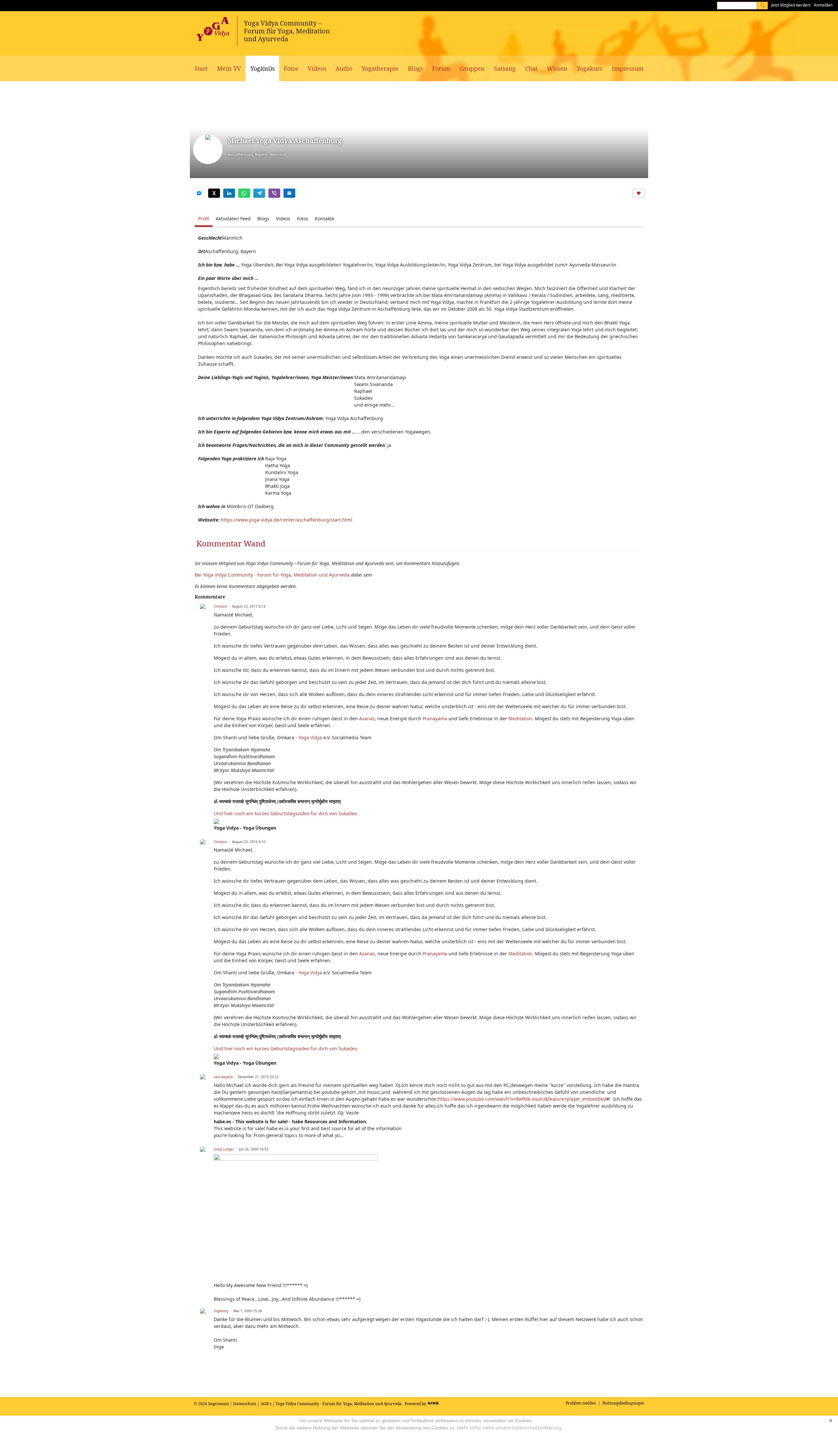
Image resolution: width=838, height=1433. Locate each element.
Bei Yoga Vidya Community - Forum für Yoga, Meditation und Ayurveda (272, 575)
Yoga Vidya (310, 737)
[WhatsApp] (244, 193)
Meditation (520, 718)
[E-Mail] (289, 193)
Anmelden (823, 5)
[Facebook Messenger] (199, 193)
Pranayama (435, 718)
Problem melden (581, 1403)
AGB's (266, 1403)
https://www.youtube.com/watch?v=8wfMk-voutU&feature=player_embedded (522, 1099)
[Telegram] (259, 193)
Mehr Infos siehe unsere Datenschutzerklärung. (510, 1427)
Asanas (367, 718)
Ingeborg (221, 1311)
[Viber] (274, 193)
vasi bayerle (223, 1077)
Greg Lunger (224, 1149)
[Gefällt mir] (638, 193)
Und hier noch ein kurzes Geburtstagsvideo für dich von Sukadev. (286, 813)
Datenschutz (244, 1403)
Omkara (220, 606)
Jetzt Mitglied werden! (791, 5)
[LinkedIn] (229, 193)
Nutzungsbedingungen (623, 1403)
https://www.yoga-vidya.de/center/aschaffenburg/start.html (286, 520)
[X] (214, 193)
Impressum (218, 1403)
